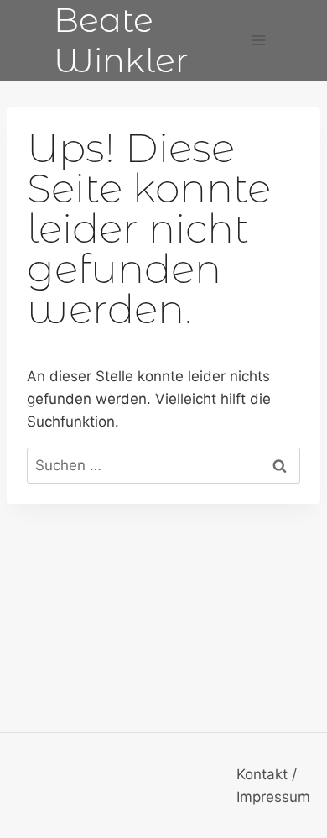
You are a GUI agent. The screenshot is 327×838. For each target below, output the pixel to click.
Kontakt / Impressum (273, 785)
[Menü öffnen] (257, 40)
